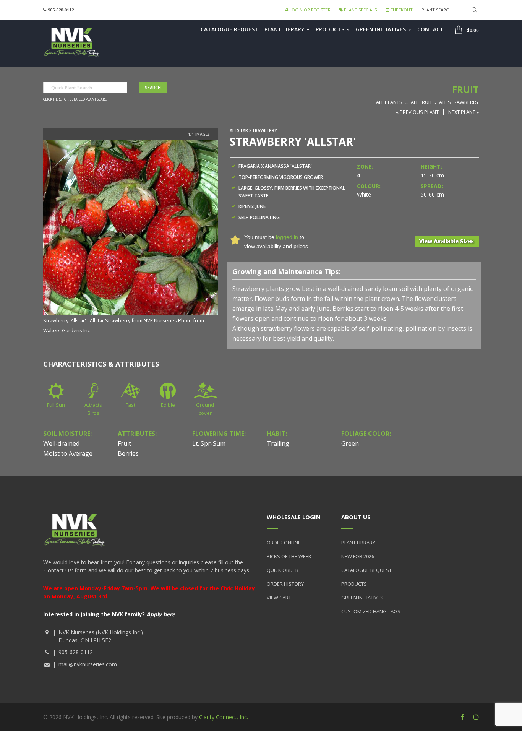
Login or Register (309, 10)
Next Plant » (463, 112)
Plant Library (284, 29)
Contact (430, 29)
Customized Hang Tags (370, 611)
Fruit (465, 89)
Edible (168, 404)
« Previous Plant (417, 112)
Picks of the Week (289, 556)
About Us (356, 517)
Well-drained (61, 443)
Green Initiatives (381, 29)
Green (350, 443)
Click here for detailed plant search (76, 99)
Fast (130, 404)
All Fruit (421, 102)
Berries (128, 453)
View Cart (279, 597)
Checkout (401, 10)
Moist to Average (67, 453)
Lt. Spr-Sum (208, 443)
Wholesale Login (294, 517)
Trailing (278, 443)
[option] (130, 237)
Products (330, 29)
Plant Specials (360, 10)
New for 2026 (357, 556)
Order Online (284, 542)
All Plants (389, 102)
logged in (287, 237)
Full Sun (56, 404)
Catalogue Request (229, 29)
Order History (285, 583)
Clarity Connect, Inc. (223, 717)
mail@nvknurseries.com (87, 664)
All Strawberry (459, 102)
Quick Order (282, 570)
